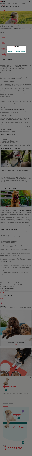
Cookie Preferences (9, 51)
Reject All (18, 51)
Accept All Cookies (23, 51)
